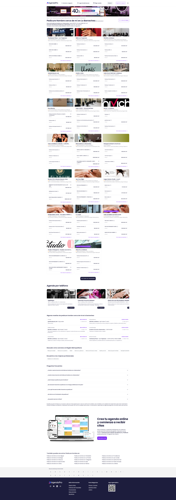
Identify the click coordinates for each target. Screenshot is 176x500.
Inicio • (48, 18)
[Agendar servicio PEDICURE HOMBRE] (60, 45)
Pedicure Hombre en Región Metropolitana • (62, 18)
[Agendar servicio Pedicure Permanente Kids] (60, 221)
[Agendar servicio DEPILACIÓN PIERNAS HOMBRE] (60, 56)
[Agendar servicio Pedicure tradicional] (88, 115)
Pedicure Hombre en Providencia (111, 456)
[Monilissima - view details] (60, 209)
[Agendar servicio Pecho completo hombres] (116, 91)
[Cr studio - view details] (88, 209)
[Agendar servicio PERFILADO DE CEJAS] (60, 192)
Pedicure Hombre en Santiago (55, 458)
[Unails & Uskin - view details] (88, 67)
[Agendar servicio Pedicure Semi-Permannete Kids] (60, 227)
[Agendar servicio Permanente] (116, 192)
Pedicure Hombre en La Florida (82, 458)
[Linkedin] (57, 486)
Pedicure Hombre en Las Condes (110, 458)
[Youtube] (60, 486)
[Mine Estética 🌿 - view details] (88, 138)
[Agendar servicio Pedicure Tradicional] (88, 86)
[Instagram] (50, 486)
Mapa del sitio (72, 492)
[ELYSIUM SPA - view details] (60, 173)
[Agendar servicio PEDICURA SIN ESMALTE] (88, 192)
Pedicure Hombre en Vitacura (55, 460)
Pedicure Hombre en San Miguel (55, 456)
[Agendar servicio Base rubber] (116, 198)
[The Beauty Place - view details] (60, 32)
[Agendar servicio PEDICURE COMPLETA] (116, 221)
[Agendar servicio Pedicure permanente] (60, 80)
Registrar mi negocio (120, 3)
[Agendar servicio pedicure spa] (116, 121)
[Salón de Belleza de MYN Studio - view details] (116, 209)
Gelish (71, 350)
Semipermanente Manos (126, 350)
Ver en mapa (124, 20)
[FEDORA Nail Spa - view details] (116, 32)
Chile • (51, 18)
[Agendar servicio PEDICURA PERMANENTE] (88, 186)
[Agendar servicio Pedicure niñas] (60, 86)
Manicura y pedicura (79, 350)
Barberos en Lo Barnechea (53, 358)
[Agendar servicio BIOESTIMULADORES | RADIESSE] (60, 198)
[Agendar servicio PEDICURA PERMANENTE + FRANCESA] (88, 198)
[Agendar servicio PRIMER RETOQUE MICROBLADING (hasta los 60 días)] (60, 186)
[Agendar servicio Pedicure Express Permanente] (88, 262)
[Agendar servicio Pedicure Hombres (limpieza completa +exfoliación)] (60, 115)
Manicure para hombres (113, 350)
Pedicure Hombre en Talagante (82, 460)
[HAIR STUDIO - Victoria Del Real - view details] (88, 102)
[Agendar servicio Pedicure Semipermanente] (60, 127)
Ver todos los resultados (88, 278)
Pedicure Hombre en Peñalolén (82, 456)
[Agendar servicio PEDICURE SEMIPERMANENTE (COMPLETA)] (60, 256)
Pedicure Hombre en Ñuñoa (81, 463)
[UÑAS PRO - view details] (88, 244)
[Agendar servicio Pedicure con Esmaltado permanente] (88, 121)
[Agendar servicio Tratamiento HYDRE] (116, 162)
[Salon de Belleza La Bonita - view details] (60, 138)
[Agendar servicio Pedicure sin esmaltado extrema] (60, 91)
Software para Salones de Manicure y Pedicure (115, 432)
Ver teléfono (71, 307)
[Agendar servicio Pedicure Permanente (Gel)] (116, 56)
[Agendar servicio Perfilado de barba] (88, 227)
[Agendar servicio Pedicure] (116, 115)
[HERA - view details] (88, 32)
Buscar (110, 3)
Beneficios (71, 494)
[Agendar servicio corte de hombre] (116, 150)
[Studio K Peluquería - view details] (60, 244)
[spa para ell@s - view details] (88, 173)
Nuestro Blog (72, 485)
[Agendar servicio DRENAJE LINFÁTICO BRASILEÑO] (88, 150)
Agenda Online (92, 487)
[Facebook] (53, 486)
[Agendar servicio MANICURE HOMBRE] (60, 50)
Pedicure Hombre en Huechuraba (56, 461)
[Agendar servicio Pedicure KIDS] (88, 56)
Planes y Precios (93, 485)
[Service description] (57, 44)
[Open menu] (128, 3)
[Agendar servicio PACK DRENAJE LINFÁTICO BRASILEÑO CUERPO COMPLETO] (88, 162)
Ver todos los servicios (66, 60)
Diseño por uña (103, 350)
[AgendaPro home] (52, 3)
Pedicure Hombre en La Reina (110, 463)
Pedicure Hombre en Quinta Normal (111, 460)
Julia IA (90, 490)
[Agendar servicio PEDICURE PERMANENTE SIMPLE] (116, 227)
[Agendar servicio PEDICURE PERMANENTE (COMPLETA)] (60, 262)
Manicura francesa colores (91, 350)
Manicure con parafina (62, 350)
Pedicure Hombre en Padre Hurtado (111, 461)
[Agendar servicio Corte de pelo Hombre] (60, 162)
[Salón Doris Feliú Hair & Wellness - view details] (116, 67)
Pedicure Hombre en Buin (81, 461)
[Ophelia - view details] (60, 67)
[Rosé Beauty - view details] (60, 102)
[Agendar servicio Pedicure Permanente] (88, 50)
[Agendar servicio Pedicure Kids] (60, 121)
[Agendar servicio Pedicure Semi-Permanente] (88, 91)
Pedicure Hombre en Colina (54, 463)
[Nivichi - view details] (116, 102)
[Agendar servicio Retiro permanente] (88, 233)
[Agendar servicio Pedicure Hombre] (88, 45)
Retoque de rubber (51, 350)
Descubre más (102, 438)
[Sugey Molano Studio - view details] (116, 173)
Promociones (72, 490)
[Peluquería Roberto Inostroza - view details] (116, 138)
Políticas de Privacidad (75, 487)
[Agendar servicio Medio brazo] (116, 186)
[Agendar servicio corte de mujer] (116, 156)
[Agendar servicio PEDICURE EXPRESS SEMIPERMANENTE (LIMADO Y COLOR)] (60, 268)
